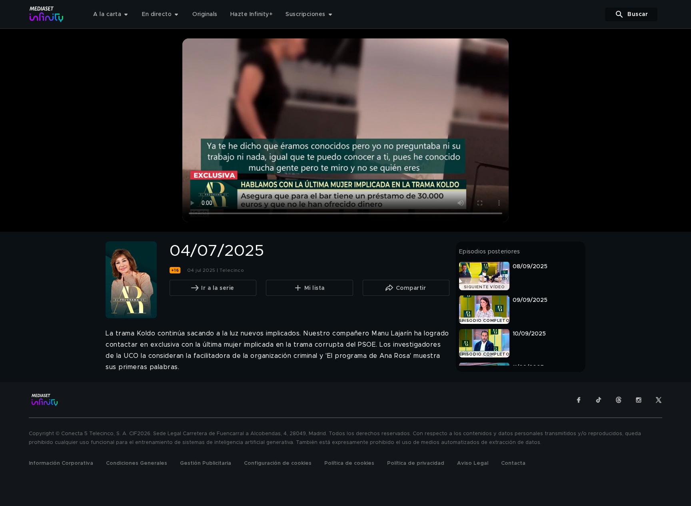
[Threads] (618, 400)
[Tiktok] (598, 400)
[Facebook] (578, 400)
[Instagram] (638, 400)
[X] (658, 400)
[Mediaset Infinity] (46, 14)
